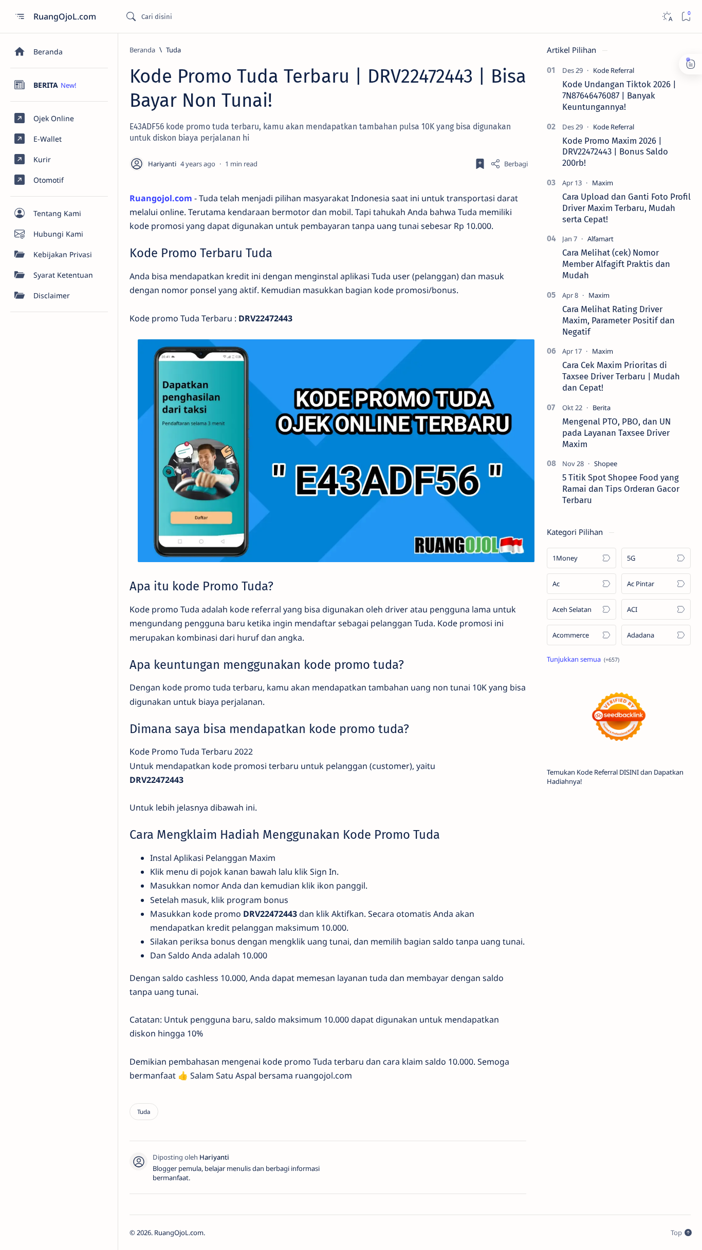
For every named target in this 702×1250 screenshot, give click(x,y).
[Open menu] (19, 17)
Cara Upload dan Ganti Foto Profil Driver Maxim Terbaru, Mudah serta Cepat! (626, 207)
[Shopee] (605, 463)
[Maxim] (602, 182)
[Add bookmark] (480, 164)
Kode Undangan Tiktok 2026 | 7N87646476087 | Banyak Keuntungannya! (619, 95)
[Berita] (602, 407)
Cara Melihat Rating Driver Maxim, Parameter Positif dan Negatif (618, 320)
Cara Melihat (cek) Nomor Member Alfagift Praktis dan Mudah (616, 263)
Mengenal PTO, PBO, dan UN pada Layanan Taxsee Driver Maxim (616, 432)
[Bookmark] (686, 17)
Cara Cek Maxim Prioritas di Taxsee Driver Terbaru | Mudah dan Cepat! (621, 376)
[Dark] (667, 17)
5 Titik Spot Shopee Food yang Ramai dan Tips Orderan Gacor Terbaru (620, 488)
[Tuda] (144, 1111)
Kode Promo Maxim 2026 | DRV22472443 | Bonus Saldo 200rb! (615, 152)
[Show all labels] (583, 659)
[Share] (509, 164)
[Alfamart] (600, 238)
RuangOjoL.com (65, 16)
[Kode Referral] (613, 70)
